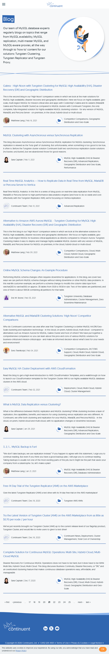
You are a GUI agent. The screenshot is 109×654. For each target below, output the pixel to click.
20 (44, 602)
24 (64, 602)
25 (69, 602)
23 (59, 602)
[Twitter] (51, 628)
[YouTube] (57, 628)
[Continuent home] (54, 4)
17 (30, 602)
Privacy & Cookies (79, 642)
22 (54, 602)
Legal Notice (96, 642)
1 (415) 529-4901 (47, 642)
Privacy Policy (21, 650)
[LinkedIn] (45, 628)
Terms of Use (62, 642)
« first (7, 602)
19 (39, 602)
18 (34, 602)
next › (80, 602)
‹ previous (17, 602)
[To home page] (16, 626)
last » (88, 602)
